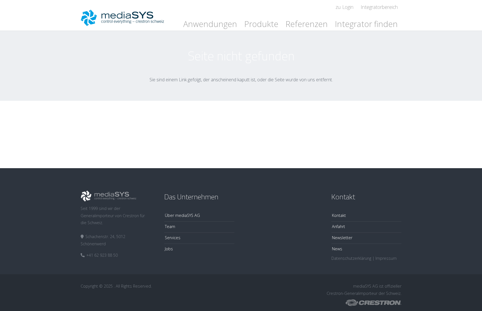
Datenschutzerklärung (351, 258)
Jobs (169, 248)
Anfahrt (338, 226)
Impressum (386, 258)
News (337, 248)
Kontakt (339, 215)
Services (172, 237)
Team (170, 226)
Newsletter (342, 237)
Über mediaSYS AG (182, 215)
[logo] (122, 15)
